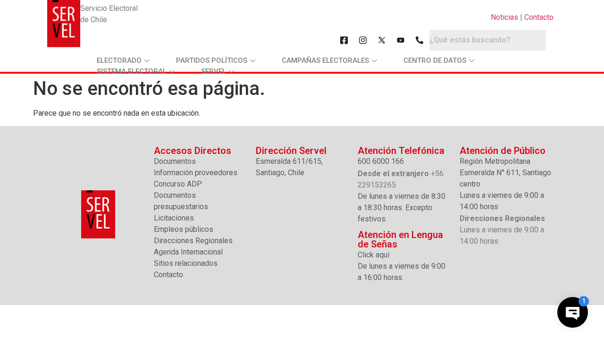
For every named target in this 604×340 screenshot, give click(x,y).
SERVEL (213, 71)
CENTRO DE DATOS (434, 60)
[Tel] (419, 40)
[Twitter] (382, 40)
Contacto (539, 17)
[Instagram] (363, 40)
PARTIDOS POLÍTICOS (211, 60)
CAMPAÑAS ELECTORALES (325, 60)
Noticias (504, 17)
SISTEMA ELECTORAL (132, 71)
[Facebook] (344, 40)
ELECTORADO (119, 60)
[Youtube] (401, 40)
